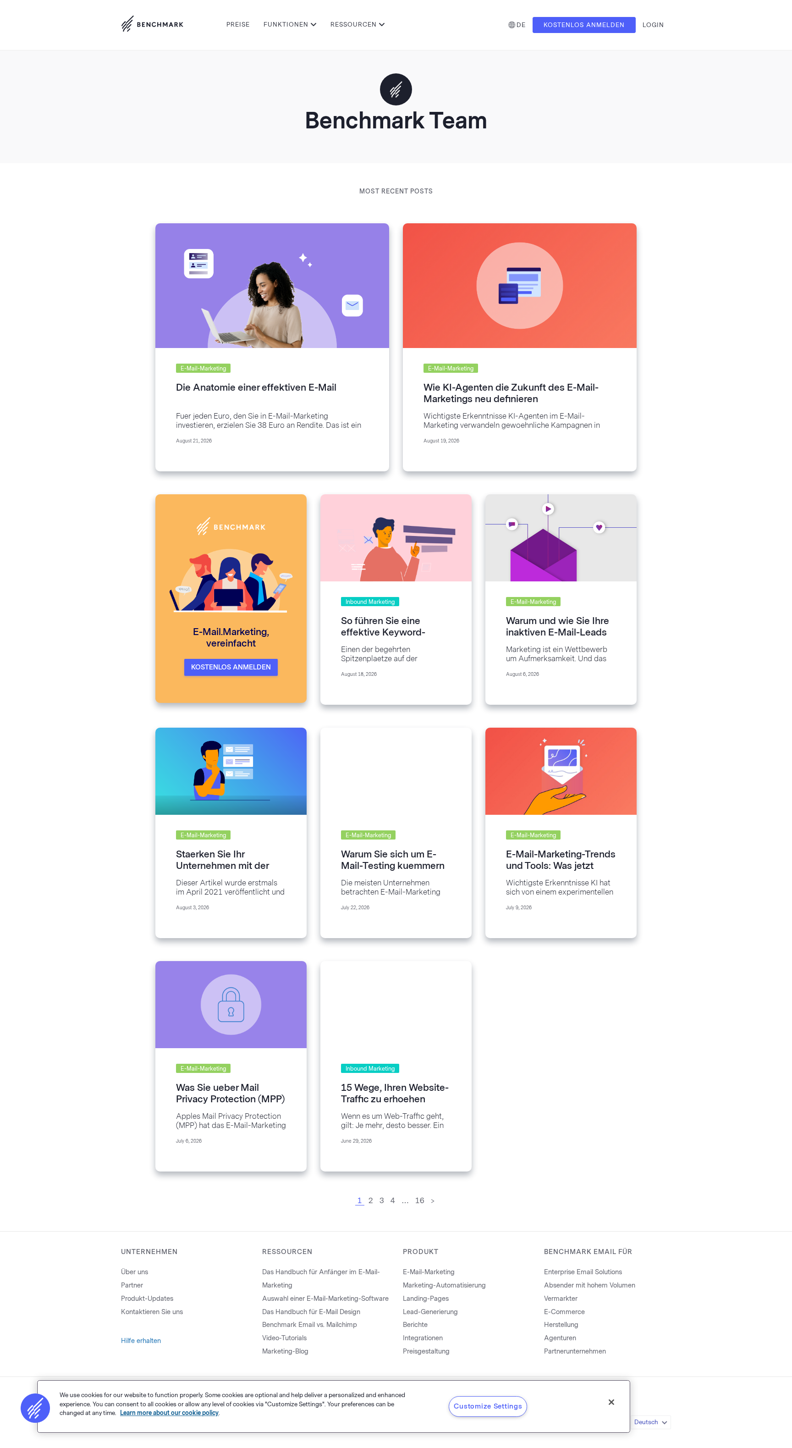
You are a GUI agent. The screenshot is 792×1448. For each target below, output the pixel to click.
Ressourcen (353, 24)
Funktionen (286, 24)
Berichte (415, 1325)
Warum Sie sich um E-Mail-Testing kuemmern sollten (393, 866)
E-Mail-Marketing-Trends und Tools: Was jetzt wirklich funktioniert (561, 866)
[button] (35, 1408)
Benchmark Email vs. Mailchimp (309, 1325)
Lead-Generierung (430, 1312)
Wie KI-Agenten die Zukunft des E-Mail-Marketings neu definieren (511, 393)
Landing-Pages (426, 1299)
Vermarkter (561, 1299)
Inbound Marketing (370, 602)
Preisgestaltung (426, 1351)
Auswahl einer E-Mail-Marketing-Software (325, 1299)
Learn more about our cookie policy (169, 1412)
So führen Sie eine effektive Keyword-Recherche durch (383, 632)
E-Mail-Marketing (203, 368)
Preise (238, 24)
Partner (132, 1285)
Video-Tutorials (284, 1338)
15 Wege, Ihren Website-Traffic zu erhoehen (395, 1093)
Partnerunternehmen (575, 1351)
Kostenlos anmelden (584, 25)
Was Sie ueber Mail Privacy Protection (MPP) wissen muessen (230, 1099)
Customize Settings (488, 1406)
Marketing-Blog (285, 1351)
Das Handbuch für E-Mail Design (311, 1312)
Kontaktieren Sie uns (152, 1312)
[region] (334, 1406)
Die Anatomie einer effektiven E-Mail (256, 387)
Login (653, 25)
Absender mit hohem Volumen (589, 1285)
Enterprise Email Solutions (583, 1272)
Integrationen (423, 1338)
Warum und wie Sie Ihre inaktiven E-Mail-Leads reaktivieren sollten (557, 632)
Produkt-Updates (147, 1299)
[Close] (611, 1402)
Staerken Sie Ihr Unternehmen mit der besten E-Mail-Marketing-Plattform (222, 871)
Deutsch (646, 1422)
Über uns (134, 1272)
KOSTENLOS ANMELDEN (231, 667)
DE (521, 25)
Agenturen (560, 1338)
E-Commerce (564, 1312)
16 (419, 1200)
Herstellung (561, 1325)
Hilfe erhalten (141, 1341)
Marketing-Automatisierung (444, 1285)
